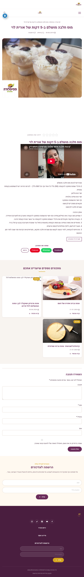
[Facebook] (52, 521)
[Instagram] (32, 521)
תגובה (80, 384)
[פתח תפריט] (79, 13)
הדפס (25, 250)
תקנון (49, 573)
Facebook (57, 250)
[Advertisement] (42, 117)
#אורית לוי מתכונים (74, 239)
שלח (43, 497)
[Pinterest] (42, 521)
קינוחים (52, 22)
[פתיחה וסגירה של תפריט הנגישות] (5, 15)
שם (80, 405)
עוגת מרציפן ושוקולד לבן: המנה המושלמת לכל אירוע (25, 304)
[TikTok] (37, 521)
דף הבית (57, 22)
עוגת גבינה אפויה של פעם (69, 303)
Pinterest (35, 250)
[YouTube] (47, 521)
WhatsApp (46, 250)
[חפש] (4, 13)
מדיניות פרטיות (42, 573)
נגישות (35, 573)
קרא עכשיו (76, 313)
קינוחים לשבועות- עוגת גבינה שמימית (64, 346)
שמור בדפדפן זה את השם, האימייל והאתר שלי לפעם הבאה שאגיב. (58, 443)
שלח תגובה (75, 449)
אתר (80, 428)
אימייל (79, 417)
